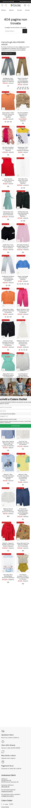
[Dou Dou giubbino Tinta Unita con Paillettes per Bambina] (23, 101)
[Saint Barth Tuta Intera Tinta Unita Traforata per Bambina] (23, 167)
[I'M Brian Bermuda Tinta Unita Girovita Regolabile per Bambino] (23, 200)
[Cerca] (24, 31)
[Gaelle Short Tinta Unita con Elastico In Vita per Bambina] (8, 233)
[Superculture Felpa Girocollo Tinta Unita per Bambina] (8, 297)
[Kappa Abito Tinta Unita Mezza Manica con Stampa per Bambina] (8, 362)
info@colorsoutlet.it (7, 791)
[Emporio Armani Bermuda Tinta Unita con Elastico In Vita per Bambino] (8, 329)
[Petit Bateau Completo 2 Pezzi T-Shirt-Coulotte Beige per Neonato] (23, 563)
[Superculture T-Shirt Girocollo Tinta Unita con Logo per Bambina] (8, 101)
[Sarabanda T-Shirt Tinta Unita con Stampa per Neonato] (23, 135)
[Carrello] (28, 5)
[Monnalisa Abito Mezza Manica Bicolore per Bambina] (8, 563)
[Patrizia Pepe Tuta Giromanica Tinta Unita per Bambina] (8, 200)
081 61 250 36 (5, 786)
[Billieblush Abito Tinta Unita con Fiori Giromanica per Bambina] (23, 329)
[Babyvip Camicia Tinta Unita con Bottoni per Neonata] (8, 497)
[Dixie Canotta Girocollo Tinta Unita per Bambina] (8, 167)
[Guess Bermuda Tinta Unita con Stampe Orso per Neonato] (23, 531)
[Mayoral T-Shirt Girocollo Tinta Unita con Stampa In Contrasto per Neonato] (23, 463)
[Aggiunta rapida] (3, 74)
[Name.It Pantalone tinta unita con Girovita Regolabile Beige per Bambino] (23, 66)
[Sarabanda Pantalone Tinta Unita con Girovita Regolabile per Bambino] (8, 265)
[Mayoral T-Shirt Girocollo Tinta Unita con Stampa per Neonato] (8, 463)
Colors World (5, 807)
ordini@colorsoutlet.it (7, 796)
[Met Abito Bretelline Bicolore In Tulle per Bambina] (8, 135)
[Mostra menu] (2, 5)
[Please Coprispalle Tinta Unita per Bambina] (23, 265)
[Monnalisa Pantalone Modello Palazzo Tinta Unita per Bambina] (23, 233)
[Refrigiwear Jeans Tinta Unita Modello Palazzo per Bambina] (8, 66)
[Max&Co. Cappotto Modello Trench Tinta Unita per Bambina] (8, 531)
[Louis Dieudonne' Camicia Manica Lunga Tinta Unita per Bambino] (23, 362)
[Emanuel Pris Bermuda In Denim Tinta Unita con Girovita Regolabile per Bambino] (23, 497)
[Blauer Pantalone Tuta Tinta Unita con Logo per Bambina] (23, 297)
